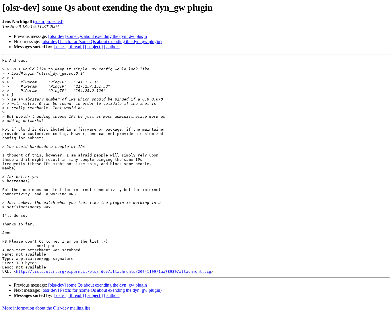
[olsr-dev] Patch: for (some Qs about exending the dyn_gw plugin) (101, 41)
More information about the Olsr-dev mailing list (46, 308)
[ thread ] (75, 46)
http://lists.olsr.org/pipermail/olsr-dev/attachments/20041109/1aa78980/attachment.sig (113, 271)
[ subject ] (94, 46)
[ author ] (112, 46)
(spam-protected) (48, 21)
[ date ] (60, 46)
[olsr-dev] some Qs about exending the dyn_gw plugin (97, 36)
